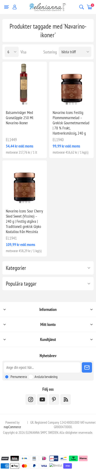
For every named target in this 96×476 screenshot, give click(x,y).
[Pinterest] (54, 399)
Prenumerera (18, 376)
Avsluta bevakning (46, 376)
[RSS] (65, 399)
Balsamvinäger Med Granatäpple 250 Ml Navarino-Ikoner (19, 117)
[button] (23, 103)
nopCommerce (12, 427)
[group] (24, 84)
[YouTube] (42, 399)
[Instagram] (30, 399)
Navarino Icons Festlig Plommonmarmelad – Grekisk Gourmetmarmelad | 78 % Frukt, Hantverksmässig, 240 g (71, 123)
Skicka (87, 367)
